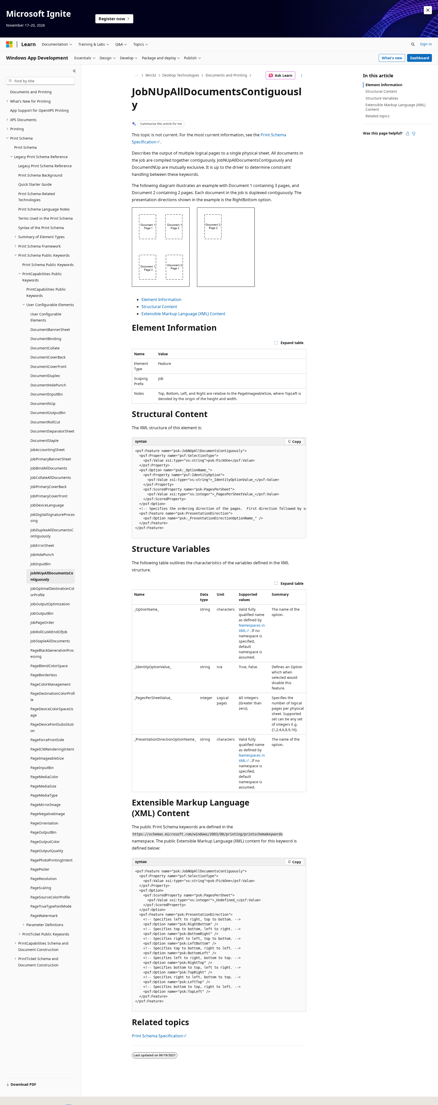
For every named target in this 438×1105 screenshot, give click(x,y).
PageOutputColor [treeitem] (45, 841)
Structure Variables (382, 98)
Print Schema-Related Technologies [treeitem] (36, 196)
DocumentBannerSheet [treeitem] (50, 329)
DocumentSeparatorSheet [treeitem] (52, 431)
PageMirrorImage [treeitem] (45, 804)
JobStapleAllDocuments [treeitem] (50, 641)
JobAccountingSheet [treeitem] (47, 449)
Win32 (150, 75)
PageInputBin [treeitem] (42, 767)
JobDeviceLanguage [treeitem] (47, 505)
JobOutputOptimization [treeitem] (50, 604)
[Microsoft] (9, 44)
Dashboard (419, 57)
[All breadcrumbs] (136, 75)
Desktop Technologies (180, 75)
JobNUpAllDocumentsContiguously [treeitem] (51, 576)
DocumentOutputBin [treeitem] (48, 412)
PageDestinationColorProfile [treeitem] (52, 696)
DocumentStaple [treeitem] (44, 440)
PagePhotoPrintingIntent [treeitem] (51, 860)
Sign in (426, 44)
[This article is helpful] (408, 133)
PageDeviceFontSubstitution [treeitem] (52, 727)
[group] (219, 491)
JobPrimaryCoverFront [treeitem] (48, 496)
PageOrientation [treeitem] (44, 823)
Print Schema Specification (157, 1036)
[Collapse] (74, 71)
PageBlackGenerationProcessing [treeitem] (52, 653)
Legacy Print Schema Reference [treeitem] (45, 165)
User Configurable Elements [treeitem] (45, 317)
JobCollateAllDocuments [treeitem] (50, 477)
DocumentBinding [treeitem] (45, 338)
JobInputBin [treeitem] (40, 563)
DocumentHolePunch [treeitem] (48, 385)
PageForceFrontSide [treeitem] (47, 739)
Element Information (161, 299)
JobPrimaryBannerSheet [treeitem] (50, 459)
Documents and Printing (226, 75)
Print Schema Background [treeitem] (40, 175)
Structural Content (159, 306)
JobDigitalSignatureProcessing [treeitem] (52, 517)
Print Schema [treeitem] (25, 147)
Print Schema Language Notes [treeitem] (44, 209)
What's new (392, 57)
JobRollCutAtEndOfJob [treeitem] (48, 631)
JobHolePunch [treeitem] (42, 554)
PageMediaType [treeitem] (44, 795)
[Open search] (413, 44)
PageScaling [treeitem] (40, 887)
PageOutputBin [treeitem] (43, 832)
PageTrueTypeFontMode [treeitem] (50, 906)
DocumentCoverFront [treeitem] (48, 366)
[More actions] (301, 75)
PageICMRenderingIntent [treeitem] (52, 749)
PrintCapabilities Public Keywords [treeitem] (46, 292)
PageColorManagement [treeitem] (50, 684)
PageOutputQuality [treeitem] (46, 850)
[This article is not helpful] (414, 133)
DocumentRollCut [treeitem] (45, 422)
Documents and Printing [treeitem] (31, 91)
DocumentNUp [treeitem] (43, 403)
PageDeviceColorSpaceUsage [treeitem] (51, 712)
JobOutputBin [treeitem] (41, 613)
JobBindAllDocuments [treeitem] (48, 468)
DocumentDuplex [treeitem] (45, 375)
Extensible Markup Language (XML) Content (183, 313)
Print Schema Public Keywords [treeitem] (48, 264)
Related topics (378, 116)
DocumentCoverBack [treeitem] (47, 357)
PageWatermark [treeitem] (44, 915)
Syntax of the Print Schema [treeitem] (41, 227)
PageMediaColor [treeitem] (44, 776)
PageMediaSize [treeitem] (43, 786)
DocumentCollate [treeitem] (45, 348)
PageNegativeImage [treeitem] (47, 813)
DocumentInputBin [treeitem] (46, 394)
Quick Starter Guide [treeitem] (35, 184)
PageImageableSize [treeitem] (47, 758)
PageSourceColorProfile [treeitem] (50, 897)
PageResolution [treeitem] (43, 878)
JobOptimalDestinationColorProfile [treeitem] (52, 591)
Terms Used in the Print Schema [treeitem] (45, 218)
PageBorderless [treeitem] (43, 674)
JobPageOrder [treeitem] (42, 622)
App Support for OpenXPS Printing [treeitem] (39, 110)
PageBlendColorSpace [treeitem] (49, 665)
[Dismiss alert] (428, 10)
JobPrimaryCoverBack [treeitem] (48, 486)
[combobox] (40, 81)
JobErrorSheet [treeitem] (42, 545)
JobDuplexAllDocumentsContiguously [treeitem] (52, 533)
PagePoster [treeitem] (39, 869)
